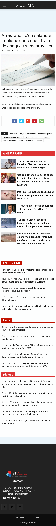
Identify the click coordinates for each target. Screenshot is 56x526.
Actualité (13, 134)
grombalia (45, 137)
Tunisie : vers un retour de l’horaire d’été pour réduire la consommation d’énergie (33, 164)
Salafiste (29, 140)
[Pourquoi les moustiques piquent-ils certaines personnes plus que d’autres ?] (8, 195)
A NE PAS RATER (12, 153)
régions (8, 374)
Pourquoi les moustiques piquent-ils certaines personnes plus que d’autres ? (35, 195)
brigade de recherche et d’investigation (36, 134)
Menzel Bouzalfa (9, 140)
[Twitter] (12, 507)
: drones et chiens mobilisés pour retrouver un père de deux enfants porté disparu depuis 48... (27, 384)
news (21, 140)
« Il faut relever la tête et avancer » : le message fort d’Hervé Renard (35, 209)
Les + (6, 320)
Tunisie (39, 140)
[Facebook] (4, 507)
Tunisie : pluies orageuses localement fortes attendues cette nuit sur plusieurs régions (34, 223)
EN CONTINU (11, 263)
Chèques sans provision (12, 137)
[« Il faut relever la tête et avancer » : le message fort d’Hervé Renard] (8, 209)
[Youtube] (20, 507)
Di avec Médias (22, 51)
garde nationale (31, 137)
